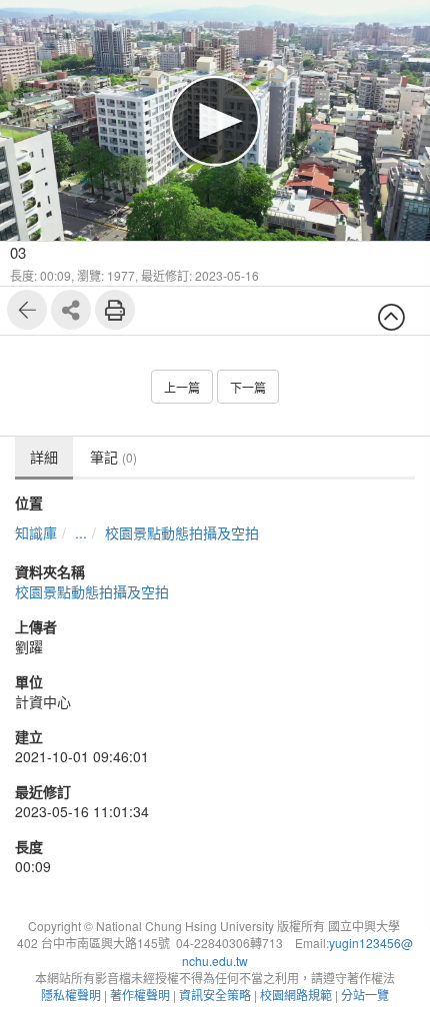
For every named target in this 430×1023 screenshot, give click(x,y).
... (81, 532)
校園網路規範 (296, 994)
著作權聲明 (140, 994)
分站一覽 (365, 994)
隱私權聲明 (71, 994)
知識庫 (36, 532)
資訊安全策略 (215, 994)
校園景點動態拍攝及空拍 (182, 532)
